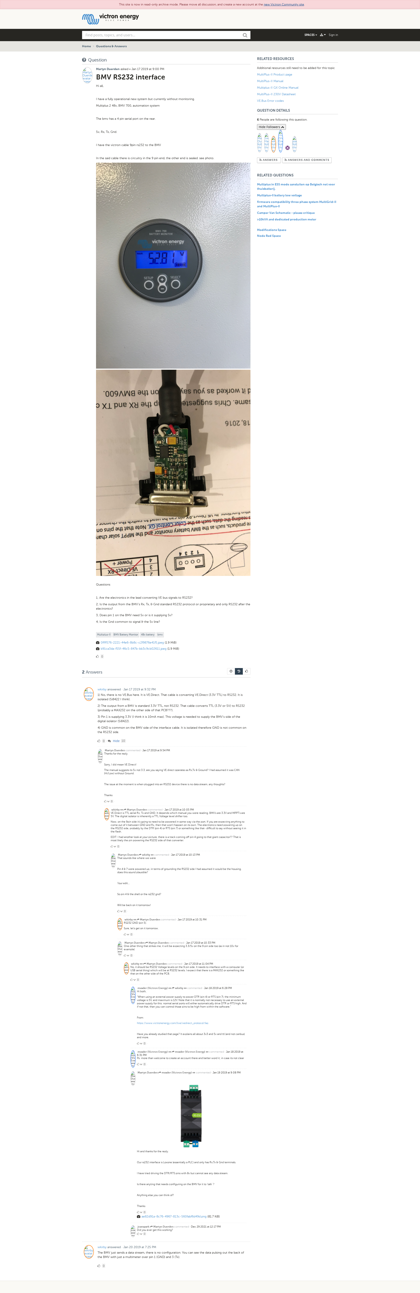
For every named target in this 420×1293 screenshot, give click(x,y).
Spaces (309, 35)
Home (86, 46)
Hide (116, 741)
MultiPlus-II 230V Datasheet (277, 94)
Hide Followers (270, 127)
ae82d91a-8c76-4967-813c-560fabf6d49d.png (174, 1216)
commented (133, 750)
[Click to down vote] (108, 801)
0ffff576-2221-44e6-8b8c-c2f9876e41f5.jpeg (132, 642)
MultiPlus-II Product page (275, 74)
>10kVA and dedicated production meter (286, 219)
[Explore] (323, 34)
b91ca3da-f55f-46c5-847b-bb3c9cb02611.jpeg (133, 649)
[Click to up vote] (105, 801)
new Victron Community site (284, 4)
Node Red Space (269, 235)
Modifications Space (271, 230)
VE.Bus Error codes (270, 101)
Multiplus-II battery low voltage (279, 195)
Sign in (333, 35)
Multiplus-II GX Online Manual (277, 88)
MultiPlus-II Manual (270, 81)
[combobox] (166, 35)
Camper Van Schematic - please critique (286, 213)
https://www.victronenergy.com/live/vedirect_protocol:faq (172, 1023)
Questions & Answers (111, 46)
